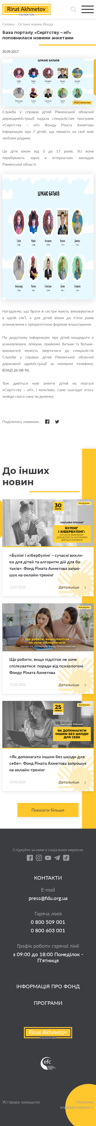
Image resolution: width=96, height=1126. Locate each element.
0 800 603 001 (48, 930)
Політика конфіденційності (77, 1104)
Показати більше (48, 810)
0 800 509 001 (48, 922)
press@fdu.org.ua (48, 898)
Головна (8, 24)
